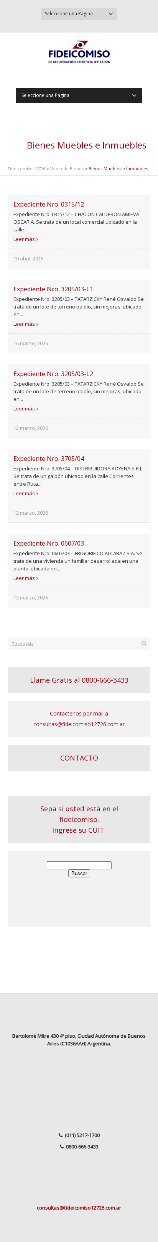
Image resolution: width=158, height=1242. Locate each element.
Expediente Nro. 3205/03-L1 (53, 289)
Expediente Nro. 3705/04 (48, 458)
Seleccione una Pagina (69, 13)
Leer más (24, 239)
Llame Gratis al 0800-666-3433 (79, 680)
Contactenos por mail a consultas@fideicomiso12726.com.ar (79, 719)
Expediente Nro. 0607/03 (48, 543)
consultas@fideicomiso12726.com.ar (79, 1207)
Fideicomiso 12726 (26, 168)
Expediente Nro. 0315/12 (48, 204)
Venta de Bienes (67, 168)
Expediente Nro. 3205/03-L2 (53, 374)
